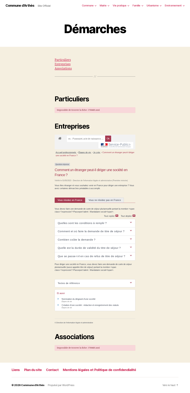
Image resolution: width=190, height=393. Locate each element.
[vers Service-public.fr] (115, 145)
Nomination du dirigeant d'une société (78, 299)
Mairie (103, 5)
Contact (52, 370)
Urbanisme (153, 5)
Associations (63, 68)
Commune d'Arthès (20, 5)
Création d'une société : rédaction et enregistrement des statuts (90, 305)
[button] (95, 223)
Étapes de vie (84, 152)
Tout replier (109, 216)
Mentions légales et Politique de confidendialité (99, 370)
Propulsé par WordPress (61, 385)
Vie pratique (119, 5)
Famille (136, 5)
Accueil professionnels (66, 152)
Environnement (173, 5)
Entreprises (63, 64)
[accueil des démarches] (60, 138)
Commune (88, 5)
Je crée (97, 152)
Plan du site (33, 370)
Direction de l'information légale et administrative (74, 323)
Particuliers (63, 60)
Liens (16, 370)
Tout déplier (127, 216)
